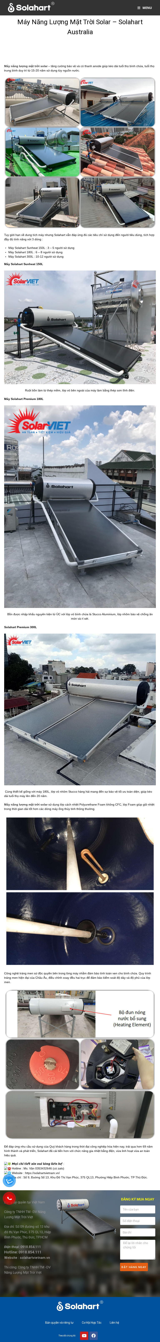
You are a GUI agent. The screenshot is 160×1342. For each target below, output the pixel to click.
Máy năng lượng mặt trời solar (26, 66)
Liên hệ (114, 1322)
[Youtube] (84, 1336)
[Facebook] (93, 1336)
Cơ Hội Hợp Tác (91, 1322)
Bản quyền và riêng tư (59, 1322)
